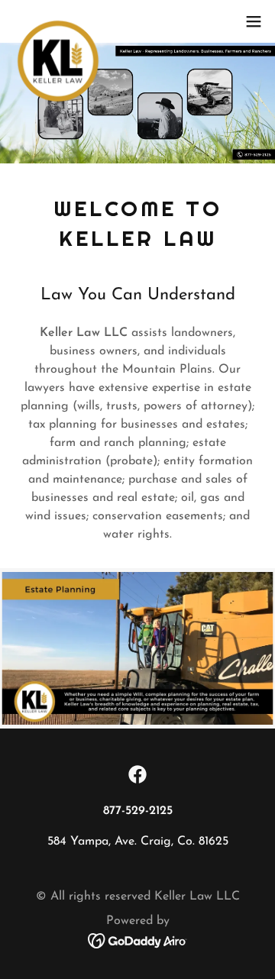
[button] (253, 21)
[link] (58, 21)
